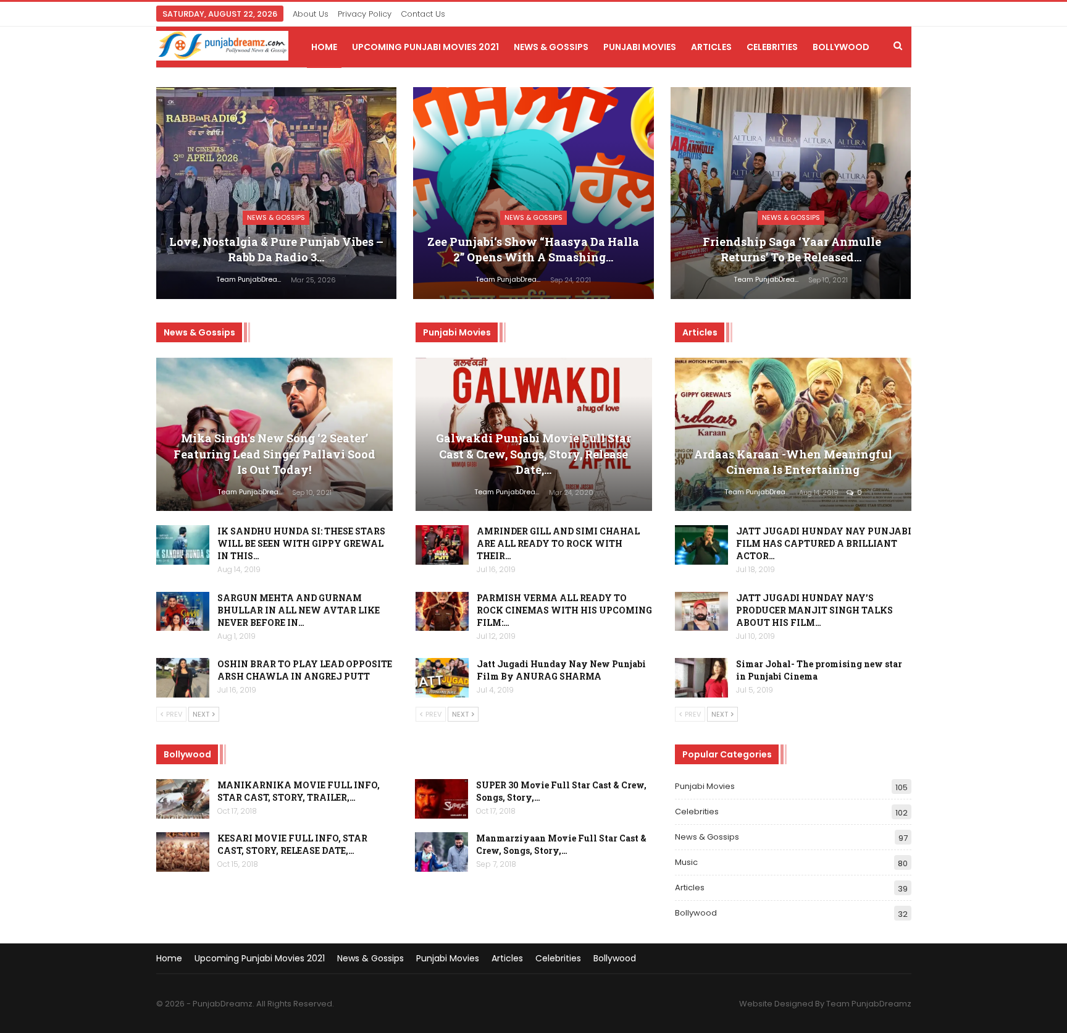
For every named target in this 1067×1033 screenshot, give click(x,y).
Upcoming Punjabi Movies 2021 (425, 47)
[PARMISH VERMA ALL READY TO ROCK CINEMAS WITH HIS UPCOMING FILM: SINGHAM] (442, 611)
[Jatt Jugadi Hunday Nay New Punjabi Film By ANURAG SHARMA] (442, 678)
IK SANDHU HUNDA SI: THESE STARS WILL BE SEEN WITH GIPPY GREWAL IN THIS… (301, 543)
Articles (711, 47)
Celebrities (772, 47)
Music (686, 862)
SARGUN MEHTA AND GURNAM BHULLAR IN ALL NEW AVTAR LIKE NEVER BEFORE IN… (298, 610)
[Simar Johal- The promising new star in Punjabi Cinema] (701, 678)
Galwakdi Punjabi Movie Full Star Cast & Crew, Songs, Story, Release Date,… (533, 453)
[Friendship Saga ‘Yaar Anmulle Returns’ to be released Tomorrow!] (791, 193)
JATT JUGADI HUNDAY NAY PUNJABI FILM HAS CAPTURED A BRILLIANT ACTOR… (823, 543)
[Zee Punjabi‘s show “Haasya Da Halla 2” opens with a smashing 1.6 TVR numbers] (533, 193)
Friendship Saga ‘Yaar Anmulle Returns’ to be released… (790, 249)
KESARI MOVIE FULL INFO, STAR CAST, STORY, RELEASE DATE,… (292, 844)
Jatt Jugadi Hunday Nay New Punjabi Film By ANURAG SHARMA (561, 670)
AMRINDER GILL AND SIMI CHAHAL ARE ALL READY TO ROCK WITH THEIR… (558, 543)
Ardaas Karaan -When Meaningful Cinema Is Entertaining (793, 462)
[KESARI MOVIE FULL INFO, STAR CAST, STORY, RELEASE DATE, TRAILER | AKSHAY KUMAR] (182, 852)
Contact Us (423, 14)
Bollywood (841, 47)
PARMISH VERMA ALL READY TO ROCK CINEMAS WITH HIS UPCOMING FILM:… (564, 610)
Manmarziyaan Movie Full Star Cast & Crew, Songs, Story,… (561, 844)
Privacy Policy (364, 14)
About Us (310, 14)
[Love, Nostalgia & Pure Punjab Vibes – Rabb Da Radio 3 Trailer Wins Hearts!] (276, 193)
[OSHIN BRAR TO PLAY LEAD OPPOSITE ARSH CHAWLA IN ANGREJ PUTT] (182, 678)
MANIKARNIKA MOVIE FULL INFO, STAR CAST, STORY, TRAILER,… (298, 791)
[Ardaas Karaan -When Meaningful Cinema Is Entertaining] (793, 434)
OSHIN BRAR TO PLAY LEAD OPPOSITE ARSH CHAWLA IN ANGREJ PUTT (304, 670)
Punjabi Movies (639, 47)
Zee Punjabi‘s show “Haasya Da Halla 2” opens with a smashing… (533, 249)
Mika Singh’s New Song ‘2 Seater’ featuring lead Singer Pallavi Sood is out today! (274, 453)
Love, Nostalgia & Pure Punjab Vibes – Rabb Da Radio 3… (276, 249)
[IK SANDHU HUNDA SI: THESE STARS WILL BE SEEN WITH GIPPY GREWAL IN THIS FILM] (182, 545)
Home (324, 47)
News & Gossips (551, 47)
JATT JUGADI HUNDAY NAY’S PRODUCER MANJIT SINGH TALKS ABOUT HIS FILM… (814, 610)
